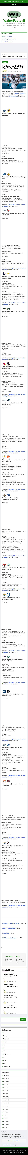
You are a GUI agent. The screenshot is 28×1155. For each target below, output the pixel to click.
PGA (4, 1057)
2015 (4, 1109)
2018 (4, 1100)
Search (23, 1019)
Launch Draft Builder (14, 1141)
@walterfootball (13, 96)
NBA (4, 1048)
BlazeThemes (13, 1152)
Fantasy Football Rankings (10, 923)
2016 (4, 1106)
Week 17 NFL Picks (19, 93)
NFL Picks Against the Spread (8, 39)
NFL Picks (5, 933)
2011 (4, 1121)
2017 (4, 1103)
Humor (4, 1042)
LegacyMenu (4, 33)
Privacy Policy (21, 1152)
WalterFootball (14, 20)
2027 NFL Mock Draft (7, 36)
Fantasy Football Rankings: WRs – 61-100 (13, 1)
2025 (4, 1078)
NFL (4, 1051)
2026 (4, 1075)
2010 (4, 1124)
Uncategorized (6, 1066)
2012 (4, 1118)
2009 (4, 1127)
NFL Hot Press (6, 1054)
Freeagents (6, 1039)
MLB (4, 1045)
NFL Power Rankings (9, 938)
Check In (11, 33)
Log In (14, 4)
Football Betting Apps (7, 41)
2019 (4, 1097)
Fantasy (5, 62)
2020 (4, 1094)
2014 (4, 1112)
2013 (4, 1115)
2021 (4, 1090)
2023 (4, 1084)
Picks (4, 1060)
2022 (4, 1087)
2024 (4, 1081)
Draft (4, 1032)
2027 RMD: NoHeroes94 (8, 1145)
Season (5, 1063)
